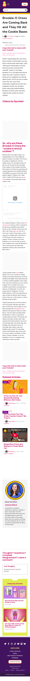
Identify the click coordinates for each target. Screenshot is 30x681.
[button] (8, 4)
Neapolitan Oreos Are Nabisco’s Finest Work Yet (13, 446)
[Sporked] (4, 4)
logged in (13, 569)
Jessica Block (10, 36)
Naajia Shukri (11, 421)
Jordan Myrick (11, 403)
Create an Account (15, 661)
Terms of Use (15, 668)
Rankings (15, 658)
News (15, 653)
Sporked (12, 674)
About (6, 670)
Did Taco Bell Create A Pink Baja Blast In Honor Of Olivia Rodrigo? (14, 625)
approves (16, 231)
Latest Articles (15, 651)
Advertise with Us (20, 670)
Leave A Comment (7, 38)
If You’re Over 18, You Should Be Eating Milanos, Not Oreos (13, 398)
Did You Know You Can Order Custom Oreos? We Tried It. (15, 416)
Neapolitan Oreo (19, 309)
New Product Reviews (15, 656)
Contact (12, 670)
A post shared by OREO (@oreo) (15, 218)
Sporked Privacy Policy (15, 666)
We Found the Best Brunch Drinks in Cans (14, 601)
